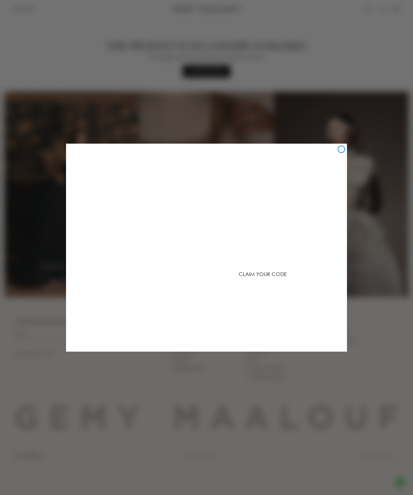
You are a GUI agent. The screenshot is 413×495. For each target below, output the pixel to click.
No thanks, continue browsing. (262, 291)
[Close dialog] (341, 149)
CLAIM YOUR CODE (263, 274)
